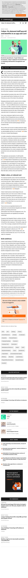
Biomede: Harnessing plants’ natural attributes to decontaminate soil (15, 449)
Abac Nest (11, 356)
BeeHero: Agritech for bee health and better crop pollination (12, 539)
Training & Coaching (6, 341)
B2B (3, 331)
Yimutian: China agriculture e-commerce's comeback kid (13, 464)
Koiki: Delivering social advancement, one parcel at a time (14, 444)
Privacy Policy (4, 5)
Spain (2, 35)
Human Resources (6, 334)
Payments (4, 337)
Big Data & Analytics (6, 350)
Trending (3, 502)
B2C (8, 331)
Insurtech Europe (19, 359)
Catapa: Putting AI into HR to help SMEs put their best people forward (13, 389)
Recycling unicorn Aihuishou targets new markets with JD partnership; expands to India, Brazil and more (14, 459)
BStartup (4, 356)
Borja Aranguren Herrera (12, 431)
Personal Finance (12, 337)
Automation (14, 344)
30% (18, 120)
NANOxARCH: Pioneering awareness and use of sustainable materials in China (14, 453)
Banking (13, 331)
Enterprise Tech (5, 344)
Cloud (14, 350)
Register (21, 319)
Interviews (4, 398)
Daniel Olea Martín (11, 424)
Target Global (5, 353)
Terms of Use (17, 4)
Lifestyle (14, 334)
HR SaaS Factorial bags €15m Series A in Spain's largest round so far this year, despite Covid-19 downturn (14, 378)
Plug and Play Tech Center (7, 359)
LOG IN (14, 315)
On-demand (21, 334)
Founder (9, 422)
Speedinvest (21, 350)
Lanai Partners (19, 356)
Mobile (17, 347)
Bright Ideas (4, 29)
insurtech (4, 363)
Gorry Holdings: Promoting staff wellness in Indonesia (14, 400)
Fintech (19, 331)
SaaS (23, 347)
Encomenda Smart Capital (16, 353)
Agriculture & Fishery (5, 542)
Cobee (8, 416)
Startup (9, 415)
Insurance (15, 341)
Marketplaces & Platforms (7, 347)
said (23, 131)
